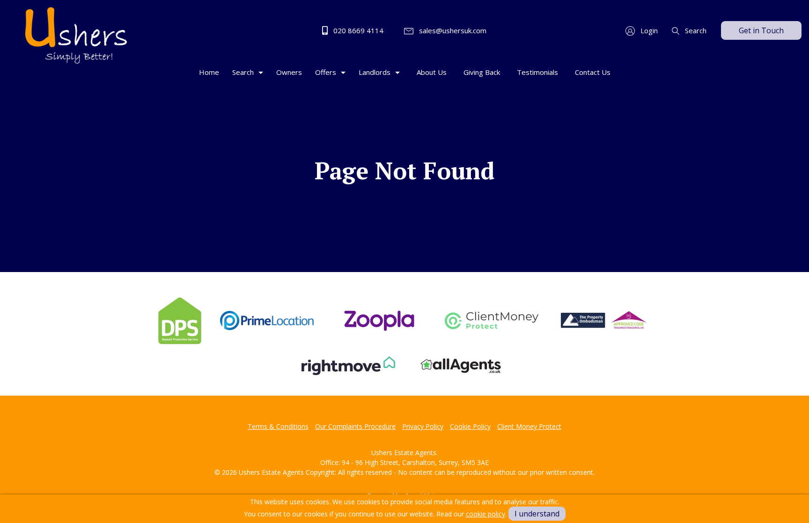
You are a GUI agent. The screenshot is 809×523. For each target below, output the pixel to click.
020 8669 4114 (357, 30)
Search (694, 30)
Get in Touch (761, 30)
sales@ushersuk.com (451, 30)
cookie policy (485, 513)
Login (648, 30)
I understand (537, 513)
